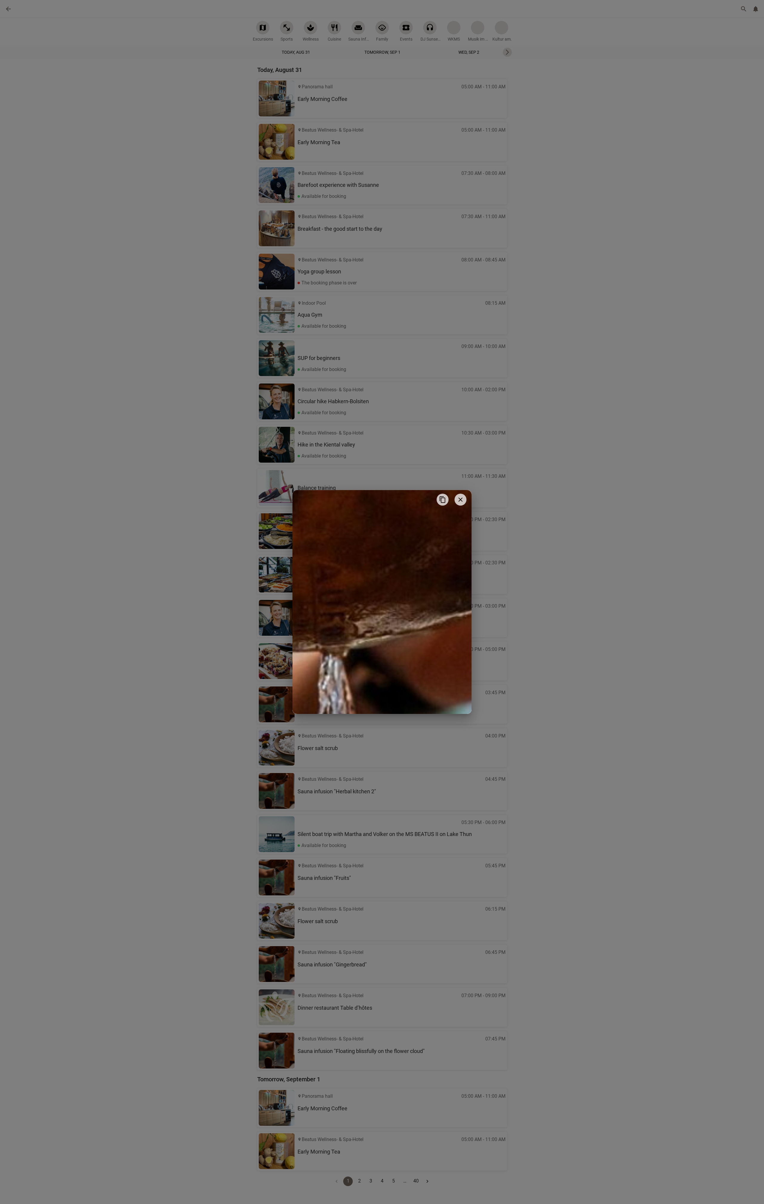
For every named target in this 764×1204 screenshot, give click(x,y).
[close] (460, 500)
